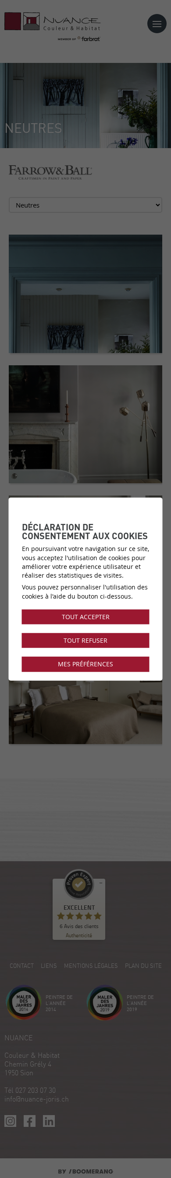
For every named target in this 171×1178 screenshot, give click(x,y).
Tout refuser (85, 640)
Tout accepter (86, 617)
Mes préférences (85, 664)
